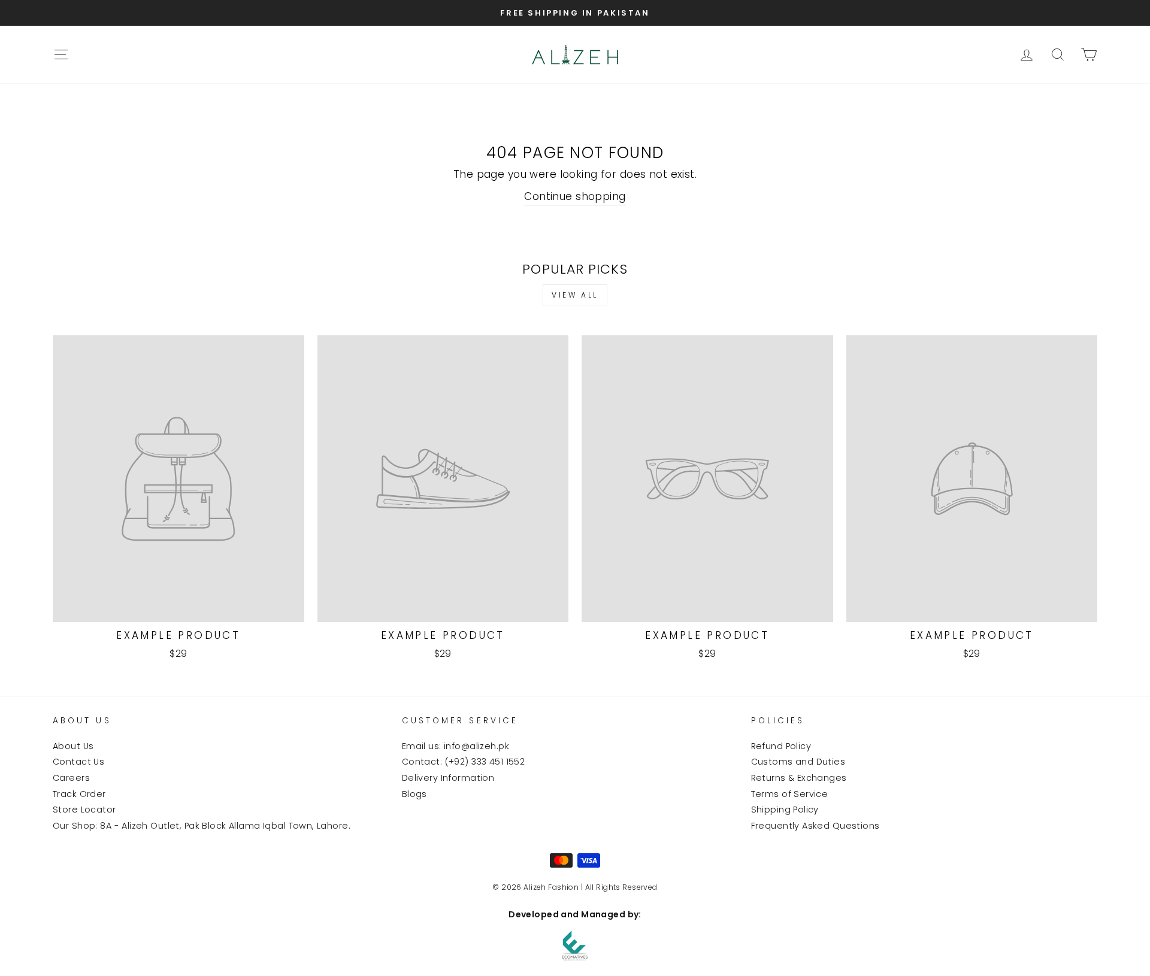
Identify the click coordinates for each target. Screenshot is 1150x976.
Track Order (79, 794)
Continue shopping (574, 196)
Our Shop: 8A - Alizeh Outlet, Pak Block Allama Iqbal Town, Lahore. (201, 826)
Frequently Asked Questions (815, 826)
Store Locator (84, 810)
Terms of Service (789, 794)
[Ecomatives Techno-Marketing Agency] (575, 945)
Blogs (414, 794)
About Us (73, 746)
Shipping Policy (785, 810)
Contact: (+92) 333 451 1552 (463, 762)
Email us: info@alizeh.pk (455, 746)
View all (575, 295)
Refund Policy (781, 746)
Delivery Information (448, 778)
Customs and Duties (798, 762)
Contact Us (78, 762)
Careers (71, 778)
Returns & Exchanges (799, 778)
